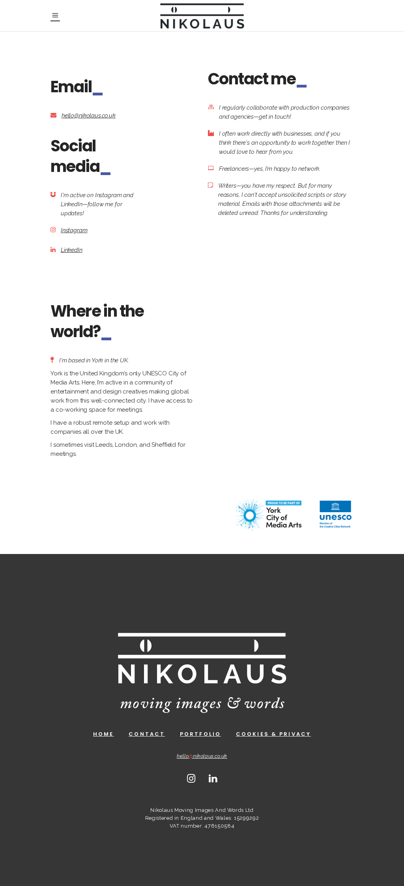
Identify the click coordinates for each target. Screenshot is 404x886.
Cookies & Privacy (273, 734)
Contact (147, 734)
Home (103, 734)
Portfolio (200, 734)
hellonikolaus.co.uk (202, 756)
